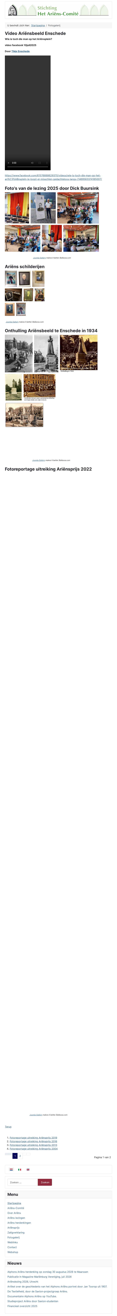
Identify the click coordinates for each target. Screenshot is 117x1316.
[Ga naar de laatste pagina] (28, 1154)
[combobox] (22, 1182)
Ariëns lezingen (16, 1217)
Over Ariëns (14, 1212)
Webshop (12, 1252)
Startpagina (14, 1203)
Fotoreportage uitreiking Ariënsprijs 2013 (33, 1145)
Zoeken (45, 1182)
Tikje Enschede (20, 51)
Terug (8, 1126)
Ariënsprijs (13, 1227)
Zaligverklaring (16, 1232)
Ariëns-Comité (15, 1208)
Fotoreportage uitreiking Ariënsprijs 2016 (33, 1141)
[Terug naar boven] (113, 1312)
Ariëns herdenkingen (19, 1222)
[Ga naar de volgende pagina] (25, 1154)
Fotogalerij (13, 1237)
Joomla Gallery (39, 258)
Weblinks (12, 1242)
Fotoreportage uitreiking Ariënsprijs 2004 (34, 1148)
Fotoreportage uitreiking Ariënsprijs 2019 (33, 1137)
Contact (12, 1247)
